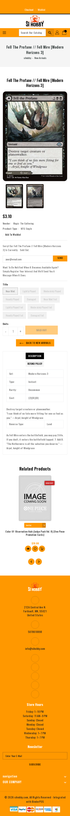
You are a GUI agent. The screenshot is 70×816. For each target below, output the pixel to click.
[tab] (35, 356)
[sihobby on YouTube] (35, 4)
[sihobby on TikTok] (48, 4)
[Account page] (57, 32)
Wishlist (41, 9)
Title (5, 284)
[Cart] (64, 32)
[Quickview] (28, 549)
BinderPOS (38, 801)
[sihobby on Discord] (41, 4)
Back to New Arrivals (38, 343)
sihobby (27, 58)
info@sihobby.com (35, 649)
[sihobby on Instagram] (28, 4)
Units (6, 324)
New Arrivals (40, 58)
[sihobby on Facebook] (21, 4)
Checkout (29, 9)
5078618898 (35, 632)
